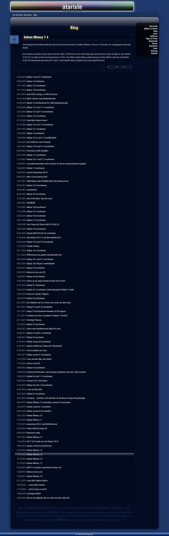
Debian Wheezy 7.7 (34, 420)
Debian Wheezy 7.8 (34, 415)
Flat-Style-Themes (34, 320)
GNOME (114, 508)
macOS (107, 519)
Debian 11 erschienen (35, 168)
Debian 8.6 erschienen (36, 367)
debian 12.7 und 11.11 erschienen (40, 107)
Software (153, 36)
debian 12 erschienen (35, 133)
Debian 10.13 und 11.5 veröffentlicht (41, 137)
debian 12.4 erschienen (36, 116)
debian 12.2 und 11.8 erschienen (40, 124)
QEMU (76, 516)
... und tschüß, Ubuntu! (36, 485)
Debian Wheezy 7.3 (34, 459)
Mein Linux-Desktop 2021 (37, 176)
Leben (44, 512)
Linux (112, 67)
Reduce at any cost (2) (36, 272)
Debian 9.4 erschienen (36, 298)
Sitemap (154, 51)
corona (54, 520)
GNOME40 (31, 203)
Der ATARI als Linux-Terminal (38, 142)
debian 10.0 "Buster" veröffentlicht (41, 263)
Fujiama (106, 508)
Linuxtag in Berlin (34, 493)
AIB (26, 508)
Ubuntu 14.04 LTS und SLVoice (39, 446)
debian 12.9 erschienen (36, 85)
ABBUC (21, 508)
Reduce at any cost (34, 472)
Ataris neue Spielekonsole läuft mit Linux (44, 328)
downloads (153, 41)
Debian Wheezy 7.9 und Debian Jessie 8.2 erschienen (48, 402)
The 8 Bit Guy (96, 516)
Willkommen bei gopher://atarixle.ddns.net (44, 255)
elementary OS (73, 520)
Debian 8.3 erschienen (36, 393)
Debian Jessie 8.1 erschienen (39, 406)
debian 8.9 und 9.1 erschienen (39, 333)
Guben (121, 508)
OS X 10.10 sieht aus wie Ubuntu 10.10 (42, 441)
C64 (50, 508)
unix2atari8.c (32, 189)
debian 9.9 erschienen (36, 268)
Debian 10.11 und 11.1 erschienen (40, 159)
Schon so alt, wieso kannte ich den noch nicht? (46, 281)
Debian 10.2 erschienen (36, 250)
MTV (60, 512)
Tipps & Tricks (151, 38)
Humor (127, 508)
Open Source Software (115, 513)
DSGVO (55, 508)
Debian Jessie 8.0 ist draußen (39, 411)
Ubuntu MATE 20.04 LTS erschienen (41, 233)
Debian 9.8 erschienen (36, 276)
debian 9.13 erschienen (36, 220)
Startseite (153, 26)
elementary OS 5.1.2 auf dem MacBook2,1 (44, 237)
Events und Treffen (88, 508)
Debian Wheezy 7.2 (34, 463)
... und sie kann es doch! (37, 489)
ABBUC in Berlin (150, 28)
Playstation (44, 516)
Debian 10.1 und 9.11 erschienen (40, 259)
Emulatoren (74, 508)
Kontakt (154, 53)
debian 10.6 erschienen (36, 216)
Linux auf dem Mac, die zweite (39, 359)
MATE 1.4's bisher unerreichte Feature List (44, 467)
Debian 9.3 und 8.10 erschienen (39, 307)
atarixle (37, 519)
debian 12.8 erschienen (36, 90)
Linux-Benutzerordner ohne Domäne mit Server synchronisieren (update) (56, 163)
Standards (153, 46)
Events (154, 43)
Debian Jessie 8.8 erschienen (39, 341)
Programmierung (57, 516)
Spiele (87, 516)
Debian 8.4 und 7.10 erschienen (39, 385)
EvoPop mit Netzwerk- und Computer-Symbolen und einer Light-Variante (56, 372)
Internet (21, 512)
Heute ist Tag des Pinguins (38, 294)
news (155, 33)
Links (155, 48)
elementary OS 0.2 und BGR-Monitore (42, 424)
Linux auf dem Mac (34, 389)
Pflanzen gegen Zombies (28, 516)
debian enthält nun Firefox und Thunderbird (44, 346)
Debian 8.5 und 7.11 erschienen (39, 376)
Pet (131, 513)
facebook (85, 520)
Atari (38, 508)
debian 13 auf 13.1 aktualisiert (39, 77)
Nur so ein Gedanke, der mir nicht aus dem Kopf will (48, 498)
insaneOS (100, 520)
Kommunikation (33, 512)
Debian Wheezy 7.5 (34, 450)
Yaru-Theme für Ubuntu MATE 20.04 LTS (43, 224)
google (92, 520)
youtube (115, 519)
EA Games (63, 508)
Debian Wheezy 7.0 (34, 476)
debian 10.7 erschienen (36, 211)
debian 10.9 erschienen (36, 194)
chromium (45, 520)
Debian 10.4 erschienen (36, 229)
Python (69, 516)
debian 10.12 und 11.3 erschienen (40, 146)
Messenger (67, 513)
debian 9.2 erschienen (36, 324)
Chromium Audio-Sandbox (37, 150)
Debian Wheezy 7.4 (34, 454)
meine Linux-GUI (33, 363)
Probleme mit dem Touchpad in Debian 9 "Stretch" (47, 315)
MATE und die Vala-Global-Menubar (41, 98)
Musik (97, 512)
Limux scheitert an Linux (37, 350)
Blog (155, 31)
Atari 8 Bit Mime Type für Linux (39, 198)
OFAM (102, 513)
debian (128, 67)
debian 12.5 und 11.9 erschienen (40, 111)
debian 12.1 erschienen (36, 129)
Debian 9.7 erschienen (36, 285)
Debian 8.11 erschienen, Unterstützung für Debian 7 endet (50, 289)
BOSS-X (44, 508)
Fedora (100, 508)
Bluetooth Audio (33, 433)
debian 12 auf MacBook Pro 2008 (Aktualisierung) (47, 103)
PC (120, 67)
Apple (31, 508)
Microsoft (77, 512)
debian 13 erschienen (35, 81)
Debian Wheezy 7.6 (34, 437)
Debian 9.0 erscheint (35, 337)
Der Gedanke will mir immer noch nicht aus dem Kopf (49, 302)
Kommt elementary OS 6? (37, 172)
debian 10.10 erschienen (37, 185)
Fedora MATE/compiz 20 (37, 428)
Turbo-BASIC (108, 516)
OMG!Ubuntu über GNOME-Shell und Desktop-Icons (48, 181)
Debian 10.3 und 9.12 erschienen (40, 242)
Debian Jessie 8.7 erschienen (39, 354)
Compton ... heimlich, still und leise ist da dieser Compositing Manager (56, 398)
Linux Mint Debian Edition (37, 480)
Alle (123, 520)
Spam (81, 516)
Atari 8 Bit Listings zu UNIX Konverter (42, 94)
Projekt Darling (33, 246)
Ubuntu (117, 516)
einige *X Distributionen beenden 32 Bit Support (46, 311)
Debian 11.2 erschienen (36, 155)
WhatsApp (28, 520)
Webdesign (126, 516)
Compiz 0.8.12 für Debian (37, 380)
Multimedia (87, 512)
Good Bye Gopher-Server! (37, 120)
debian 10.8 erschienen (36, 207)
